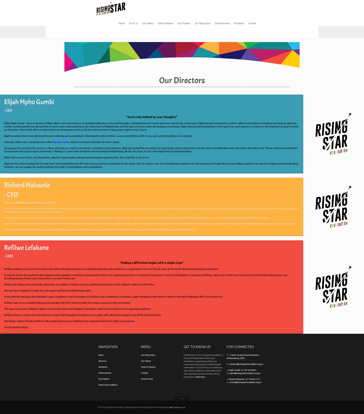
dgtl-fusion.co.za (177, 407)
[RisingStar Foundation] (111, 8)
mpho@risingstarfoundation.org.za (245, 373)
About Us (102, 361)
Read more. (200, 377)
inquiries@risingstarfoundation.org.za (246, 364)
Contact (144, 373)
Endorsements (104, 373)
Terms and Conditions (108, 385)
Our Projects (103, 379)
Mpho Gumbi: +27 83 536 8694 (242, 370)
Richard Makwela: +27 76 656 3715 (244, 379)
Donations (102, 367)
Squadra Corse (61, 142)
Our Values (146, 361)
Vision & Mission (148, 367)
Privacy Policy (147, 379)
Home (101, 355)
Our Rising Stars (148, 355)
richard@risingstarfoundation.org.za (245, 382)
